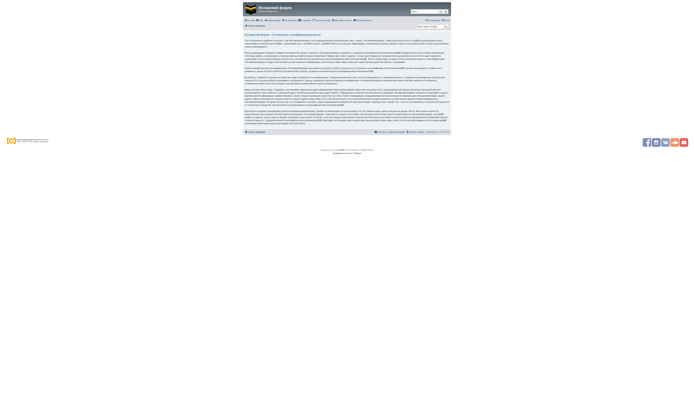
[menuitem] (259, 20)
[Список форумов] (251, 9)
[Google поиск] (445, 26)
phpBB (341, 150)
